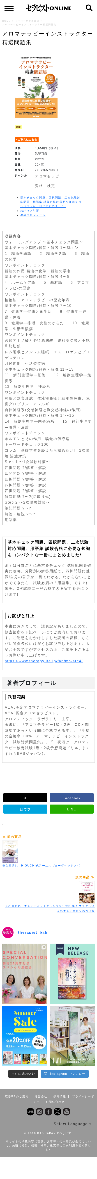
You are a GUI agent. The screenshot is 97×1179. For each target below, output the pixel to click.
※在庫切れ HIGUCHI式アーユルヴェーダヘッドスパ (41, 865)
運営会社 (41, 1096)
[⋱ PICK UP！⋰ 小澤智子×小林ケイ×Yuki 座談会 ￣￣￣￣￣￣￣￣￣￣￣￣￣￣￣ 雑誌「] (24, 974)
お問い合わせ (55, 1101)
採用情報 (59, 1096)
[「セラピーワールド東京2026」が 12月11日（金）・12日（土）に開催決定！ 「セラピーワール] (72, 1036)
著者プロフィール (33, 215)
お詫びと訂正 (29, 210)
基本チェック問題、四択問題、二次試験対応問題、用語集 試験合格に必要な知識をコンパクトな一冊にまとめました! (50, 202)
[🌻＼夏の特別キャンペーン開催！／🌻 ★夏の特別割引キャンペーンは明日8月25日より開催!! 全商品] (24, 1036)
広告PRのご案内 (17, 1096)
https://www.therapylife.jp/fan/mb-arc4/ (44, 661)
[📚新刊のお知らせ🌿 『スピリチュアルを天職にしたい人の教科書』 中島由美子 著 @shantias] (72, 974)
